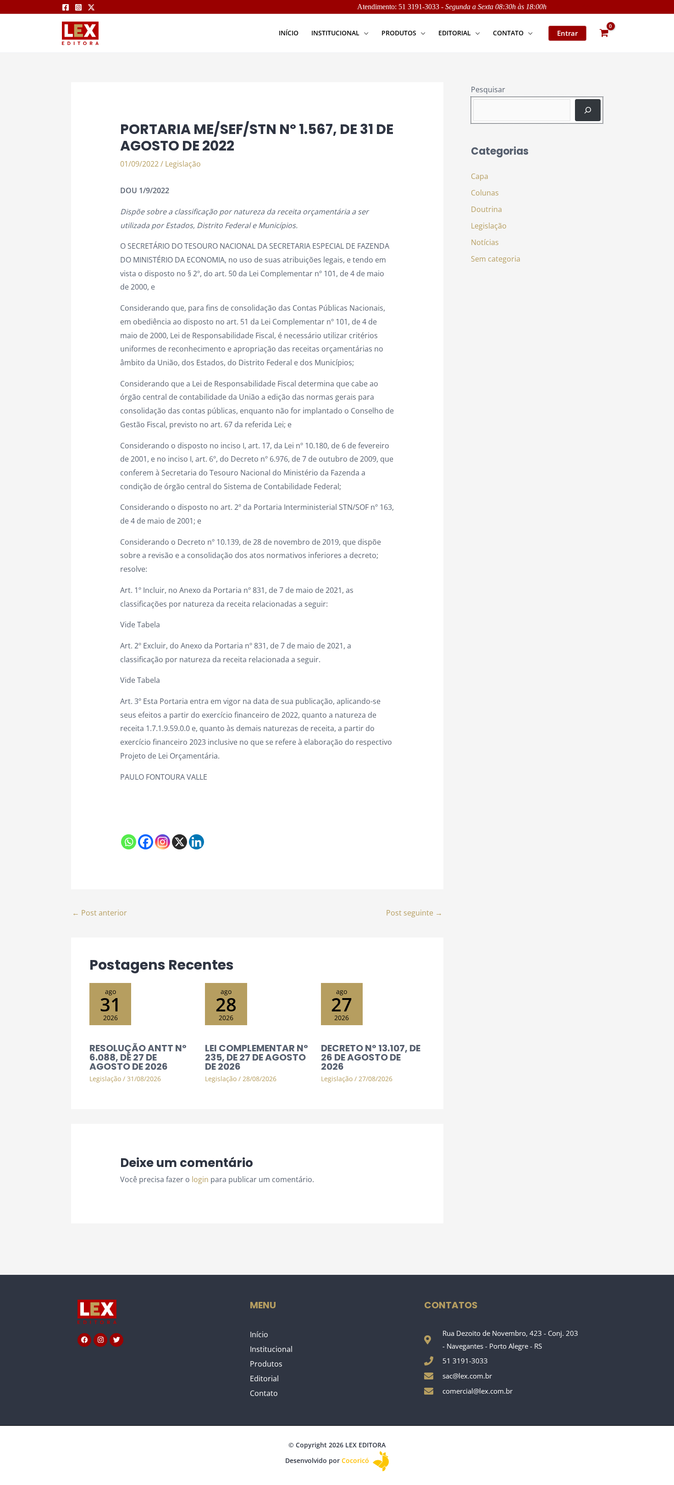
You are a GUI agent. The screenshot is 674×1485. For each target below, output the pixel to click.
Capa (479, 176)
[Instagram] (78, 7)
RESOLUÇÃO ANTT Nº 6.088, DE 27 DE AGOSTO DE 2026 (138, 1057)
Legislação (183, 164)
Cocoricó (356, 1460)
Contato (264, 1393)
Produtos (266, 1364)
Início (259, 1334)
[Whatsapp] (128, 841)
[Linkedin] (196, 841)
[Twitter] (91, 7)
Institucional (271, 1349)
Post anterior (99, 913)
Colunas (485, 193)
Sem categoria (495, 259)
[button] (364, 32)
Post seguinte (414, 913)
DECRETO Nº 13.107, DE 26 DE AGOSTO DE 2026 (370, 1057)
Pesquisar (488, 89)
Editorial (264, 1378)
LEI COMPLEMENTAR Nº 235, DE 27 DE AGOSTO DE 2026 (256, 1057)
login (200, 1179)
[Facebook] (65, 7)
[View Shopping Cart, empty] (604, 33)
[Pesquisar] (588, 110)
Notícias (485, 242)
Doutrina (486, 209)
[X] (179, 841)
